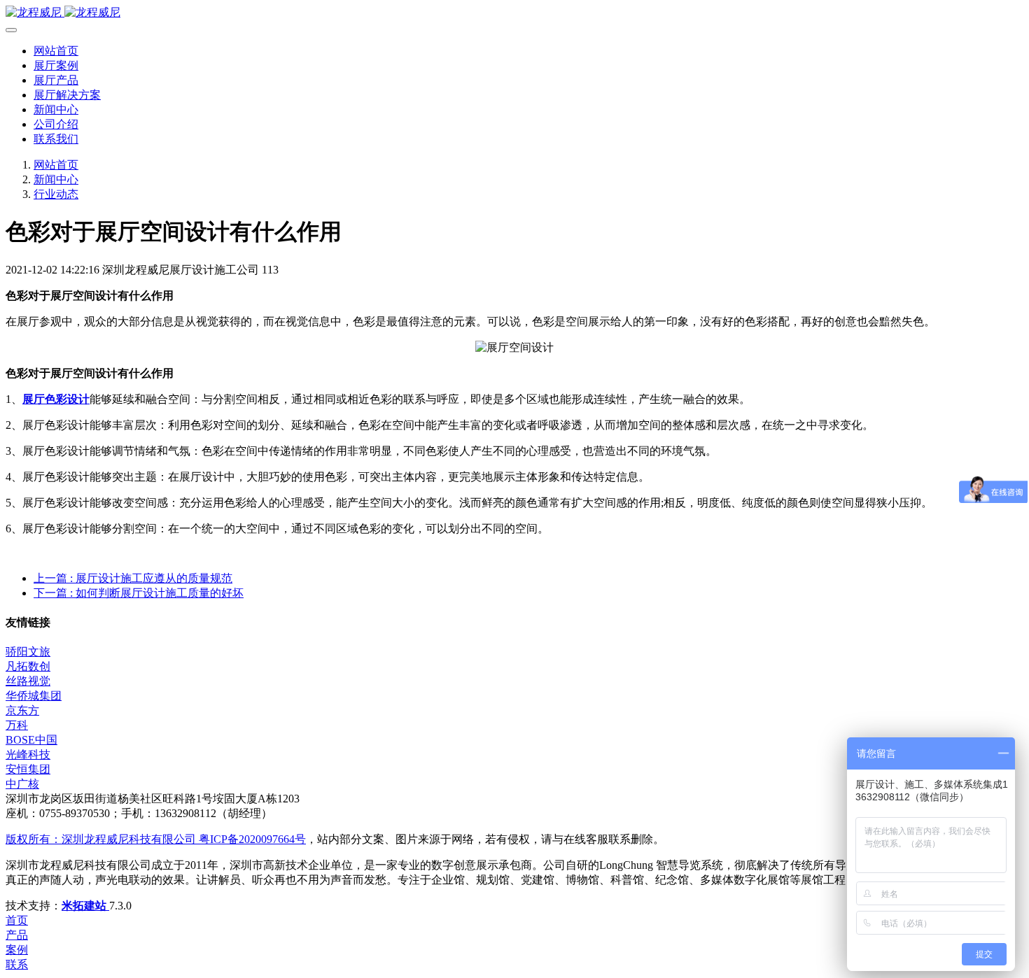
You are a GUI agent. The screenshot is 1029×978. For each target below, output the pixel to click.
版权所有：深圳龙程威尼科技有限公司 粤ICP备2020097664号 (156, 839)
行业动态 (56, 194)
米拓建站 (85, 906)
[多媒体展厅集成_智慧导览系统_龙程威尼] (514, 13)
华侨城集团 (34, 696)
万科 (17, 725)
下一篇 (139, 593)
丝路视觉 (28, 681)
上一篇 (133, 578)
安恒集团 (28, 769)
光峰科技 (28, 754)
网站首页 (56, 51)
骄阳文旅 (28, 652)
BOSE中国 (31, 740)
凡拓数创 (28, 666)
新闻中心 (56, 179)
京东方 (22, 710)
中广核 (22, 784)
